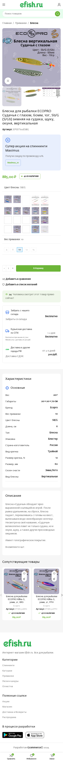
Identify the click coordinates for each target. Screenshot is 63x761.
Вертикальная (49, 476)
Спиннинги (8, 665)
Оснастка (7, 686)
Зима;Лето (51, 470)
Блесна (34, 23)
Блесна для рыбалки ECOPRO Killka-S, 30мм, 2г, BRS (16, 599)
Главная (7, 23)
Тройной (53, 451)
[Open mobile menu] (4, 5)
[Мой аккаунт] (59, 5)
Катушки (7, 671)
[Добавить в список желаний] (24, 573)
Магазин (7, 707)
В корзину (38, 268)
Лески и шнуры (10, 681)
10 (56, 414)
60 (56, 464)
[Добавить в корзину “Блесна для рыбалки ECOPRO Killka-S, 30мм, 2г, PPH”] (54, 579)
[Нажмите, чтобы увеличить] (8, 80)
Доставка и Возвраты (14, 712)
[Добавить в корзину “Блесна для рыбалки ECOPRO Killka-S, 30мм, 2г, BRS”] (24, 579)
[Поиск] (57, 13)
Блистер (53, 439)
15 (34, 250)
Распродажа (9, 717)
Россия (54, 445)
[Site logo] (31, 4)
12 (27, 250)
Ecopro (54, 407)
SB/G (55, 420)
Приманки (21, 23)
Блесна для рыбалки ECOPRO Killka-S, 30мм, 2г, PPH (46, 599)
